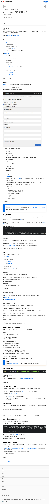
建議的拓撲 (16, 35)
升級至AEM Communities (11, 256)
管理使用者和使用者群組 (9, 299)
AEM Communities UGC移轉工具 (10, 411)
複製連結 (10, 17)
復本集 (13, 48)
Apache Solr (6, 53)
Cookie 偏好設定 (31, 499)
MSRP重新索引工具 (11, 268)
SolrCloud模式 (10, 66)
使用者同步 (6, 297)
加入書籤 (5, 17)
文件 (4, 9)
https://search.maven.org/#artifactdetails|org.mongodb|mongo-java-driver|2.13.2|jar (21, 448)
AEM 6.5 (7, 9)
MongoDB (6, 42)
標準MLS (10, 261)
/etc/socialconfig (14, 393)
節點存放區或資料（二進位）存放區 (37, 207)
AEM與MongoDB (7, 460)
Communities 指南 (15, 9)
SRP (9, 407)
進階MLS (10, 263)
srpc (10, 396)
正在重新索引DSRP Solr (14, 363)
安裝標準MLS (10, 72)
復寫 (21, 219)
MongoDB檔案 (7, 461)
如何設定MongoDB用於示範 (27, 378)
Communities (7, 21)
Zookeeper (8, 176)
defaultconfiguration (22, 398)
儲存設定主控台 (6, 84)
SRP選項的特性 (10, 35)
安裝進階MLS (10, 74)
